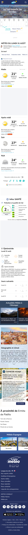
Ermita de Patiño (24, 5)
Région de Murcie (11, 5)
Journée (8, 29)
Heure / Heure (16, 29)
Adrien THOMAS (16, 45)
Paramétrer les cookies (21, 524)
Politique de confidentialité (8, 524)
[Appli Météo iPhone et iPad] (8, 514)
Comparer (13, 31)
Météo (1, 5)
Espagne (5, 5)
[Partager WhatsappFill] (24, 181)
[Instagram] (16, 506)
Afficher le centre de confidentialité (14, 527)
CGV (17, 520)
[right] (26, 22)
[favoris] (25, 11)
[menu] (2, 2)
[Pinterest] (19, 506)
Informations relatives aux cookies (14, 522)
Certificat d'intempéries (8, 476)
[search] (25, 2)
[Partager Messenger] (20, 181)
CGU (13, 520)
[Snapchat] (12, 506)
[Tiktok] (23, 506)
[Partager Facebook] (14, 181)
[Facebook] (4, 506)
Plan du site (22, 520)
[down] (14, 364)
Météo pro (4, 499)
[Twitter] (8, 506)
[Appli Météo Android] (20, 514)
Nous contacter (5, 486)
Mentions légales (7, 520)
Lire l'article (20, 403)
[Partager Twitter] (17, 181)
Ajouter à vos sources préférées (15, 184)
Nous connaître (5, 481)
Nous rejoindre (5, 484)
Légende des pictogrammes (10, 489)
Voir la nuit (22, 69)
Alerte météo (5, 479)
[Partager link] (10, 181)
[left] (1, 22)
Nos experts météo (7, 473)
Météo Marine (5, 497)
